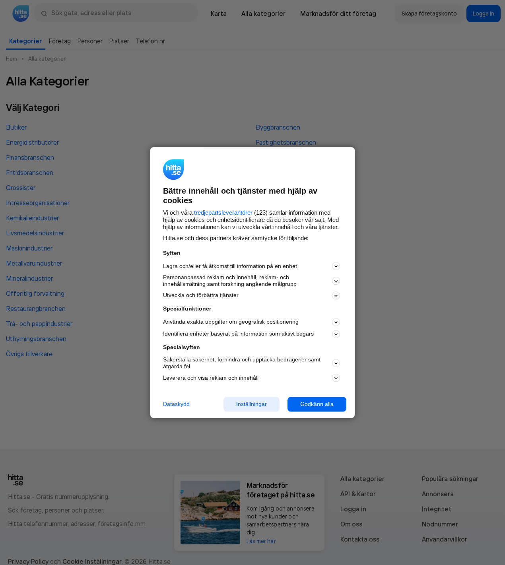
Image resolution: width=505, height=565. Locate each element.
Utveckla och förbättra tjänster (201, 295)
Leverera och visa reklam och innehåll (210, 378)
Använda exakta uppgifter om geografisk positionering (231, 322)
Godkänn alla (317, 404)
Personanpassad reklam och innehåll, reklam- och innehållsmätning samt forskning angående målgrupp (230, 280)
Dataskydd (176, 404)
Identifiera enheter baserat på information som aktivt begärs (238, 334)
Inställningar (251, 404)
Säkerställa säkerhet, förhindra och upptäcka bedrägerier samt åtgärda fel (241, 363)
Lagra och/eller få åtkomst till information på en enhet (230, 266)
